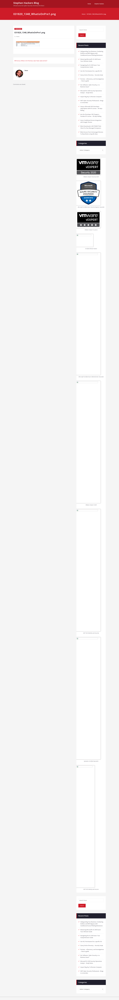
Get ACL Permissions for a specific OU (91, 71)
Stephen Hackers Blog (26, 3)
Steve (17, 36)
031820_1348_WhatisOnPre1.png (96, 14)
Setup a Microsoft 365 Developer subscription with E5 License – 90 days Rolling (91, 108)
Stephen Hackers (99, 4)
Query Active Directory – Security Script (91, 75)
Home (89, 4)
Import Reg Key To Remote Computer (91, 96)
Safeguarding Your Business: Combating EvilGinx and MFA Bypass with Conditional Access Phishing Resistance (91, 53)
